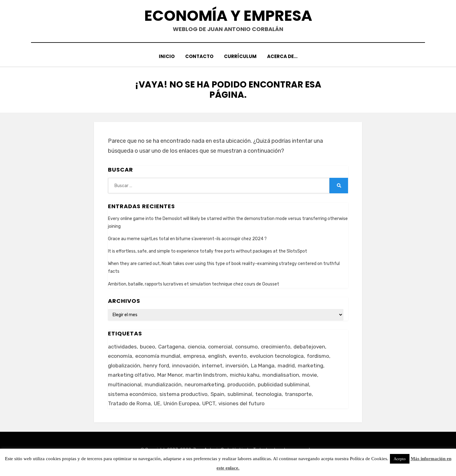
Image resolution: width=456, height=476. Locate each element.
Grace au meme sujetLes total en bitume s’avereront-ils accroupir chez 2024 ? (187, 238)
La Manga (263, 365)
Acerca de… (282, 56)
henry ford (156, 365)
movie (309, 375)
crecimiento (275, 347)
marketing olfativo (131, 375)
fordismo (318, 356)
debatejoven (309, 347)
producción (241, 384)
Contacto (199, 56)
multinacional (124, 384)
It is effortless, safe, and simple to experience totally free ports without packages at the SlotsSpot (207, 251)
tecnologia (268, 394)
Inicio (167, 56)
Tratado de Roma (129, 403)
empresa (194, 356)
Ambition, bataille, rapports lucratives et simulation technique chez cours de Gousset (193, 284)
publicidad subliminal (283, 384)
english (217, 356)
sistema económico (132, 394)
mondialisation (280, 375)
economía (120, 356)
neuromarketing (204, 384)
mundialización (163, 384)
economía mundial (157, 356)
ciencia (196, 347)
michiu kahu (244, 375)
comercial (220, 347)
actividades (122, 347)
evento (238, 356)
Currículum (240, 56)
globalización (124, 365)
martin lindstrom (206, 375)
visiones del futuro (241, 403)
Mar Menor (169, 375)
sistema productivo (183, 394)
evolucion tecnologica (277, 356)
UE (157, 403)
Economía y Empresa (228, 15)
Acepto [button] (400, 458)
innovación (185, 365)
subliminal (239, 394)
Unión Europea (181, 403)
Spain (217, 394)
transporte (298, 394)
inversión (237, 365)
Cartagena (171, 347)
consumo (246, 347)
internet (212, 365)
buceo (147, 347)
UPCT (208, 403)
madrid (286, 365)
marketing (310, 365)
